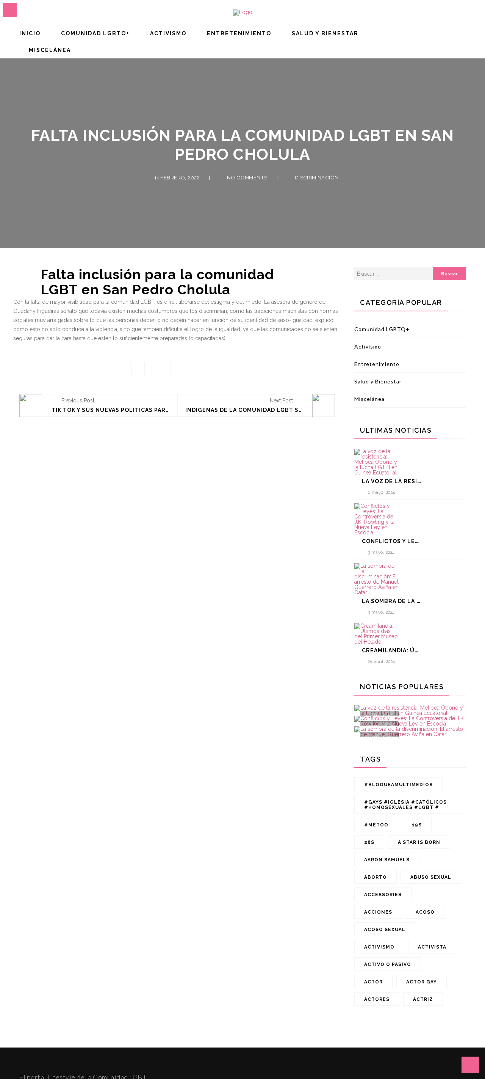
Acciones (378, 912)
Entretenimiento (239, 33)
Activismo (168, 33)
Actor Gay (421, 982)
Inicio (30, 33)
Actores (377, 999)
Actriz (423, 999)
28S (369, 842)
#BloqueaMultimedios (398, 784)
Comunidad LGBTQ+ (95, 33)
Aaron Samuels (387, 859)
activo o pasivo (387, 964)
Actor (373, 982)
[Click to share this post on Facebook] (138, 368)
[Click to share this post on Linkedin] (216, 368)
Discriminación (317, 178)
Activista (432, 947)
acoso (425, 912)
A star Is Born (419, 842)
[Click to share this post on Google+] (190, 368)
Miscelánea (50, 50)
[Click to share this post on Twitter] (164, 368)
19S (417, 825)
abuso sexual (430, 877)
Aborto (375, 877)
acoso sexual (384, 929)
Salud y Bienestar (325, 33)
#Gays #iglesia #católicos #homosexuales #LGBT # (405, 804)
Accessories (383, 894)
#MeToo (376, 825)
